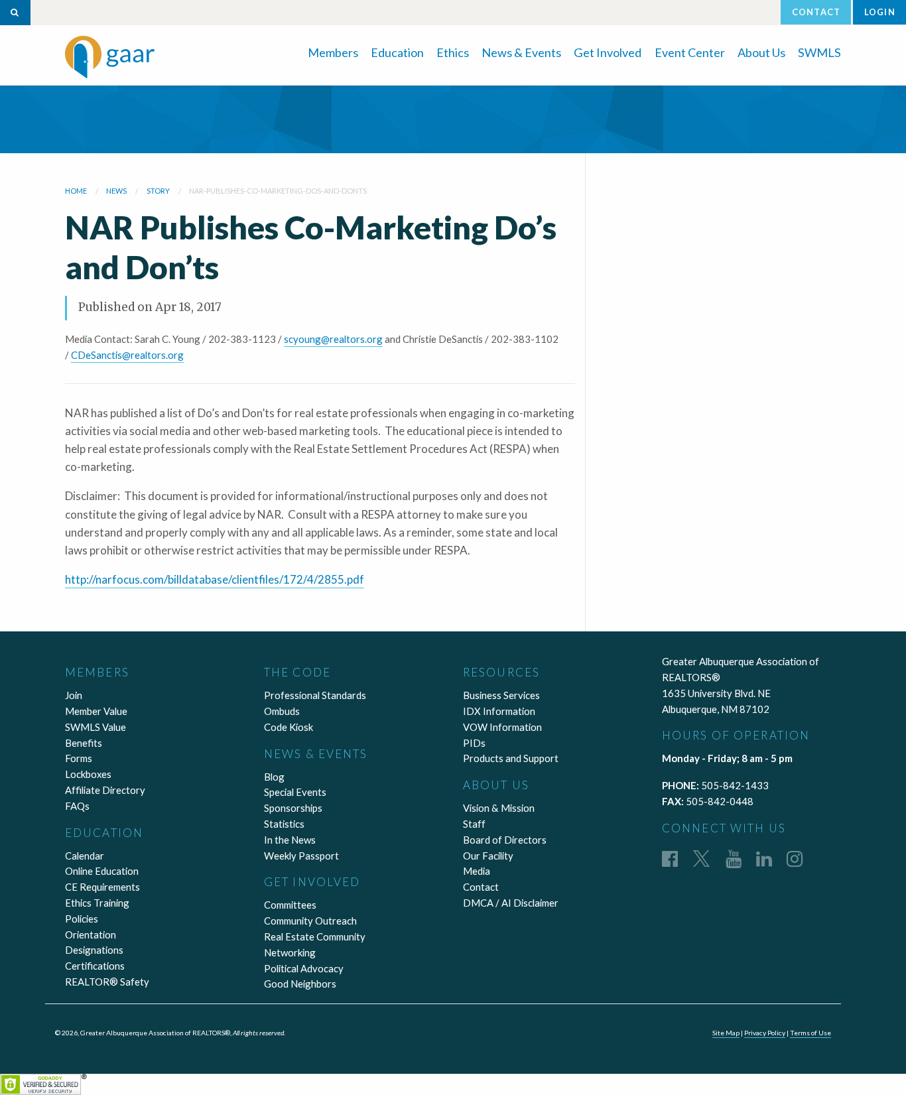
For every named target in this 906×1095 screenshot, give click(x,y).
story (158, 190)
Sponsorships (293, 808)
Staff (474, 824)
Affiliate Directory (105, 790)
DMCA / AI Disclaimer (510, 903)
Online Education (102, 871)
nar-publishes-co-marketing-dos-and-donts (278, 190)
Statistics (284, 824)
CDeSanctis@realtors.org (127, 355)
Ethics (452, 52)
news (116, 190)
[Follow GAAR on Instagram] (795, 858)
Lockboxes (88, 774)
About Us (761, 52)
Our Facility (488, 856)
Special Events (295, 792)
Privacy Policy (764, 1033)
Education (397, 52)
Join (73, 695)
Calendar (84, 856)
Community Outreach (310, 921)
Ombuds (282, 711)
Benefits (83, 743)
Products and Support (510, 758)
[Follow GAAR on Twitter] (701, 858)
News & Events (521, 52)
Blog (274, 777)
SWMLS (819, 52)
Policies (81, 919)
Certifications (95, 966)
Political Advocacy (304, 968)
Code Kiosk (288, 727)
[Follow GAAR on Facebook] (670, 858)
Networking (290, 952)
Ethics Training (97, 903)
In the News (290, 840)
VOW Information (502, 727)
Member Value (96, 711)
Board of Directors (505, 840)
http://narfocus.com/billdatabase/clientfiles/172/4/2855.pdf (214, 579)
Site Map (726, 1033)
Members (333, 52)
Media (476, 871)
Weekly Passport (301, 856)
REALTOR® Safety (107, 982)
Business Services (501, 695)
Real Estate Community (314, 936)
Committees (290, 905)
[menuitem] (333, 51)
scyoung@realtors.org (333, 339)
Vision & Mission (499, 808)
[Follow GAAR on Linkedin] (764, 858)
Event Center (690, 52)
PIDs (474, 743)
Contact (816, 12)
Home (76, 190)
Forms (78, 758)
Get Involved (607, 52)
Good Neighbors (300, 984)
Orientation (90, 934)
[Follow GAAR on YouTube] (734, 858)
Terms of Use (810, 1033)
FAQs (77, 806)
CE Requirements (102, 887)
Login (879, 12)
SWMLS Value (95, 727)
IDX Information (499, 711)
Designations (94, 950)
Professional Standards (315, 695)
